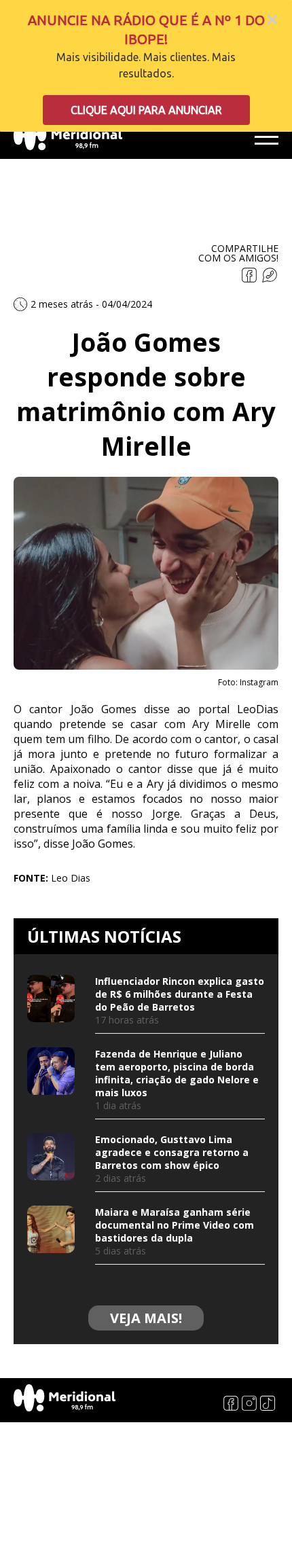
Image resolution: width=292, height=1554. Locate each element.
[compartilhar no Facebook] (250, 278)
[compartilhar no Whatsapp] (269, 278)
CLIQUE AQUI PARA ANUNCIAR (146, 110)
